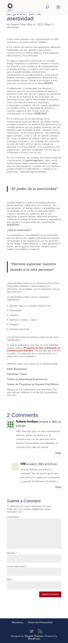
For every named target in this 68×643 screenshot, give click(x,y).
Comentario (13, 517)
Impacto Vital (17, 24)
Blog (47, 24)
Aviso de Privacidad (40, 622)
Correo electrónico (17, 566)
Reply (58, 453)
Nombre (12, 553)
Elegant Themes (34, 636)
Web (9, 579)
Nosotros (17, 622)
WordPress (34, 638)
